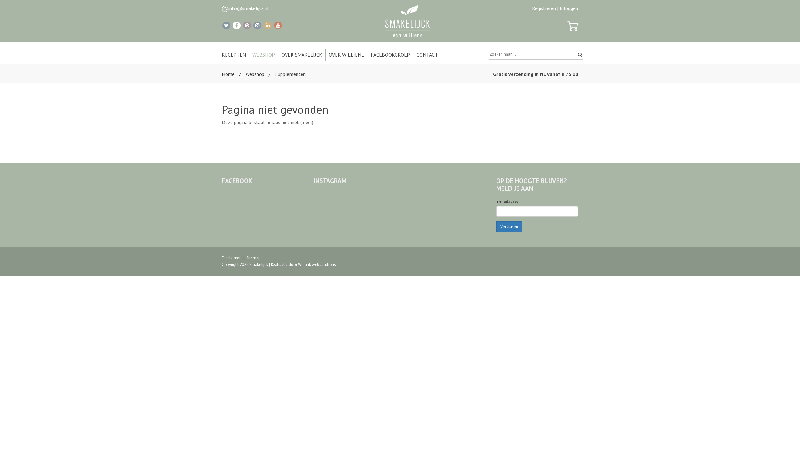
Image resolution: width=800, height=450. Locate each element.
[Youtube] (278, 25)
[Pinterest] (247, 25)
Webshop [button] (263, 55)
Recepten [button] (234, 55)
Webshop (255, 74)
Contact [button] (427, 55)
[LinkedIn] (268, 25)
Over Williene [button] (346, 55)
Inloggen (569, 8)
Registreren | (545, 8)
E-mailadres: (507, 201)
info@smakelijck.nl (248, 8)
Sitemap (253, 258)
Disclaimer (231, 258)
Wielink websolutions (317, 264)
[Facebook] (237, 25)
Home (228, 74)
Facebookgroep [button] (390, 55)
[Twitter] (226, 25)
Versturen (509, 226)
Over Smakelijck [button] (302, 55)
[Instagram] (257, 25)
